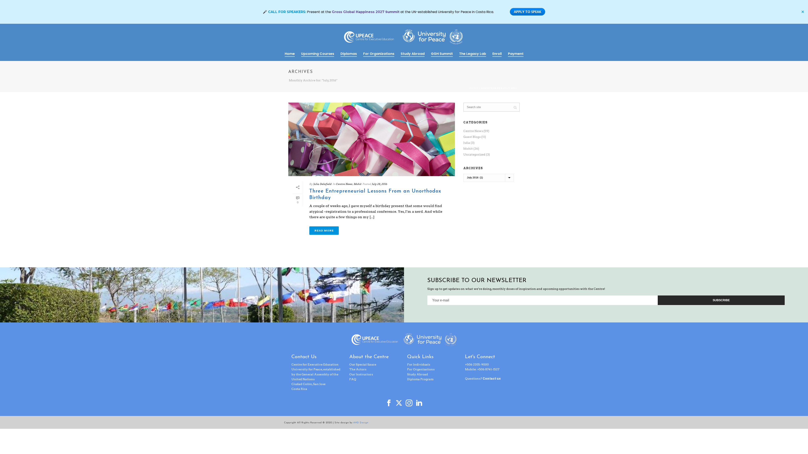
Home (290, 53)
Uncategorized (474, 154)
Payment (516, 53)
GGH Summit (442, 53)
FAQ (352, 379)
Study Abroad (413, 53)
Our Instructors (361, 374)
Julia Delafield (322, 184)
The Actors (357, 369)
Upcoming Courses (317, 53)
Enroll (497, 53)
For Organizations (378, 53)
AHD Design (360, 423)
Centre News (344, 184)
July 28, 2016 (379, 184)
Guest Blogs (472, 137)
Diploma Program (420, 379)
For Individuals (418, 364)
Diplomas (348, 53)
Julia (466, 142)
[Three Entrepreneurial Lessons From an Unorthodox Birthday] (371, 139)
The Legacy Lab (472, 53)
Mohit (357, 184)
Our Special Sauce (362, 364)
